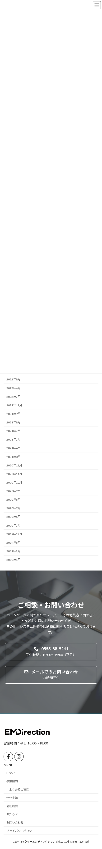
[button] (51, 651)
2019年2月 (13, 551)
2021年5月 (13, 439)
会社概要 (12, 806)
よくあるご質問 (19, 789)
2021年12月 (14, 405)
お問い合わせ (14, 822)
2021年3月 (13, 456)
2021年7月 (13, 431)
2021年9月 (13, 414)
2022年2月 (13, 396)
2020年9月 (13, 491)
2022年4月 (13, 388)
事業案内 (12, 781)
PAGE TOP (94, 819)
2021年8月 (13, 422)
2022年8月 (13, 379)
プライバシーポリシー (20, 831)
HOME (10, 773)
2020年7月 (13, 508)
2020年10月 (14, 482)
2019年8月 (13, 542)
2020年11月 (14, 474)
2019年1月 (13, 559)
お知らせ (12, 814)
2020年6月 (13, 516)
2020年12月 (14, 465)
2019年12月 (14, 534)
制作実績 (12, 798)
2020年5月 (13, 525)
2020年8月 (13, 499)
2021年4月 (13, 448)
